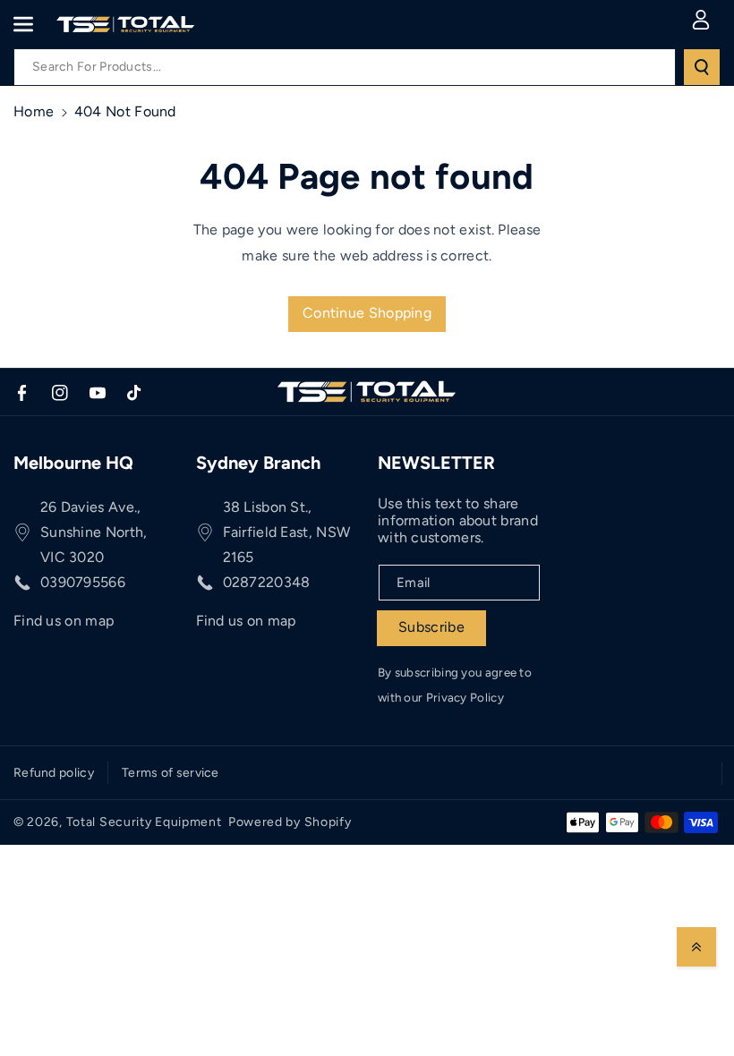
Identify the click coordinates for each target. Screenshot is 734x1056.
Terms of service (170, 772)
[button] (33, 24)
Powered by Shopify (290, 822)
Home (33, 111)
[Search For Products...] (702, 67)
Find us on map (63, 620)
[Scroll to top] (696, 947)
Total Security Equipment (144, 822)
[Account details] (701, 19)
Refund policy (53, 772)
